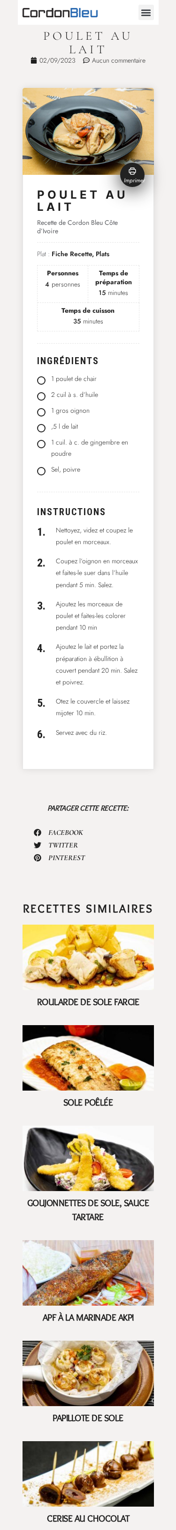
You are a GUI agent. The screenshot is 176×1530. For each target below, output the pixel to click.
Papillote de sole (88, 1417)
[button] (146, 12)
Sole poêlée (88, 1102)
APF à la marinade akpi (88, 1317)
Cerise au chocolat (88, 1518)
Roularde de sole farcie (88, 1001)
